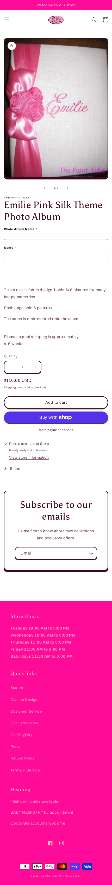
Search (16, 688)
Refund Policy (22, 758)
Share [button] (15, 469)
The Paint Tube (49, 876)
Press (15, 747)
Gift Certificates (24, 723)
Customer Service (26, 711)
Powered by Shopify (70, 876)
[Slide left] (44, 188)
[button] (6, 20)
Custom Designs (24, 700)
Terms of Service (25, 770)
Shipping (10, 387)
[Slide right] (67, 188)
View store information (29, 457)
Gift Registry (21, 735)
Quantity (10, 356)
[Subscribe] (91, 553)
